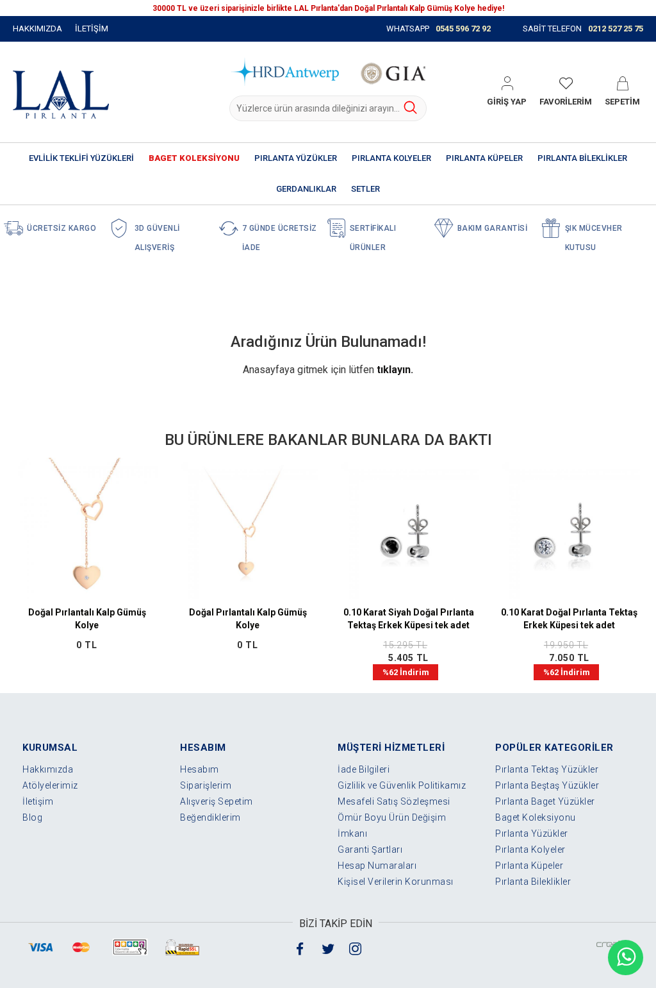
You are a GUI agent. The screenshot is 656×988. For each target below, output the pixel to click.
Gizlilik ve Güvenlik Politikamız (402, 785)
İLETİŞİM (91, 28)
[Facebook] (300, 947)
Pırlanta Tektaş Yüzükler (546, 769)
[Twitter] (328, 947)
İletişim (37, 801)
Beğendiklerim (210, 817)
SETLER (365, 189)
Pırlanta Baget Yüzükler (545, 801)
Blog (32, 817)
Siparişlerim (205, 785)
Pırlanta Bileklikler (533, 881)
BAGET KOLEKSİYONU (194, 158)
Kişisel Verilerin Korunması (396, 881)
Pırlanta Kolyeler (530, 849)
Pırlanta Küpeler (529, 865)
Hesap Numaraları (377, 865)
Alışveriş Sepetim (216, 801)
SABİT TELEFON (583, 28)
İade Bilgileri (364, 769)
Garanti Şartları (370, 849)
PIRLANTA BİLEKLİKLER (582, 158)
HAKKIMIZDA (37, 28)
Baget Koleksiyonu (535, 817)
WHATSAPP (438, 28)
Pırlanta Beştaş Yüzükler (547, 785)
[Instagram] (355, 947)
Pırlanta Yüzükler (531, 833)
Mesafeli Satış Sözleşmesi (394, 801)
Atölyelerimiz (50, 785)
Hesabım (199, 769)
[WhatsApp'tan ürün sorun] (625, 957)
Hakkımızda (47, 769)
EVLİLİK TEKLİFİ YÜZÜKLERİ (81, 158)
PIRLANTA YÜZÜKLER (295, 158)
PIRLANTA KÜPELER (484, 158)
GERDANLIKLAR (306, 189)
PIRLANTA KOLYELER (391, 158)
